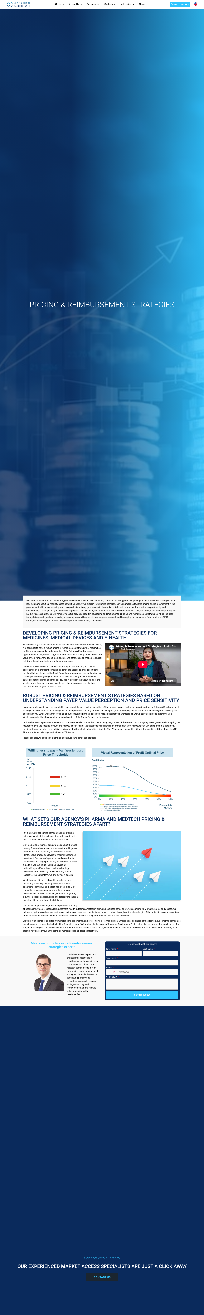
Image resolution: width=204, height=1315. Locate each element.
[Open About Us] (81, 4)
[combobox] (111, 972)
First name (111, 949)
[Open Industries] (133, 4)
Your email (111, 958)
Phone (109, 968)
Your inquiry (112, 977)
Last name (148, 949)
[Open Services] (98, 4)
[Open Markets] (115, 4)
